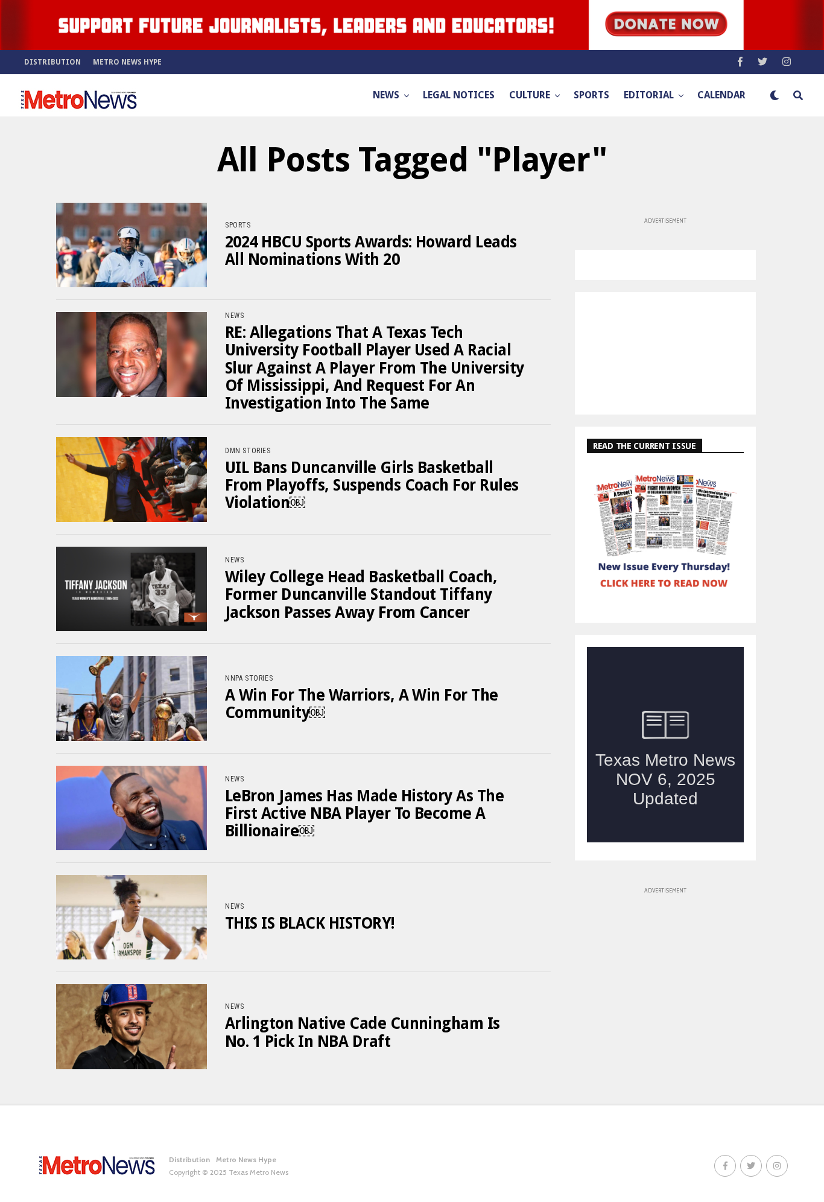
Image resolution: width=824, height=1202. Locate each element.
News (386, 95)
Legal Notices (459, 95)
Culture (529, 95)
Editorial (649, 95)
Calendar (721, 95)
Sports (591, 95)
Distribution (52, 62)
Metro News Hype (127, 62)
